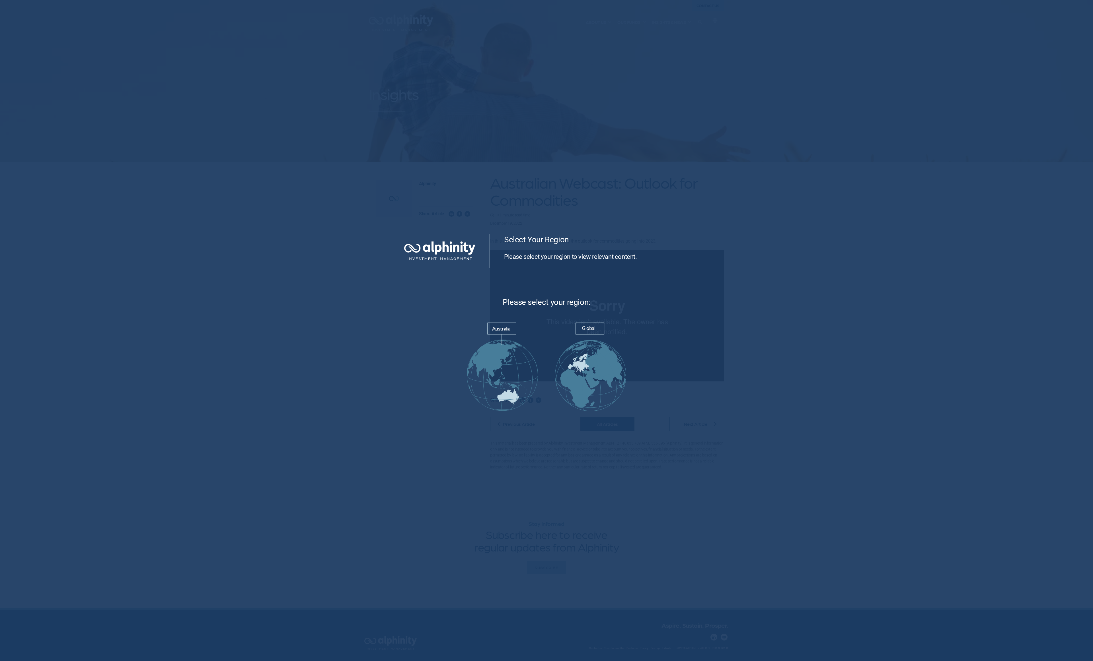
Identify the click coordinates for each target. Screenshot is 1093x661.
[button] (502, 368)
